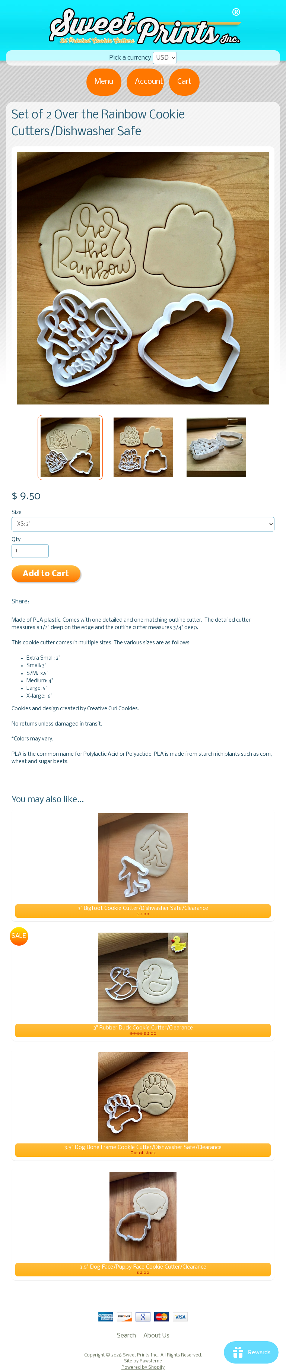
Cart (184, 82)
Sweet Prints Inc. (140, 1355)
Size (17, 512)
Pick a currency (130, 57)
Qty (16, 540)
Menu (104, 82)
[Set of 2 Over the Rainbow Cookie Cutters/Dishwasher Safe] (70, 447)
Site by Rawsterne (143, 1361)
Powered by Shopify (143, 1367)
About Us (156, 1335)
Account (149, 82)
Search (126, 1335)
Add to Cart (46, 574)
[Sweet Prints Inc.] (143, 42)
